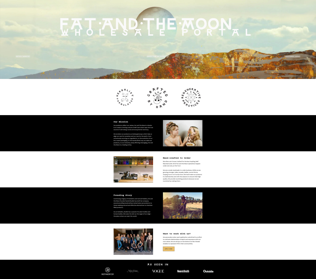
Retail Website (22, 56)
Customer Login (293, 56)
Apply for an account (158, 56)
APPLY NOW (168, 248)
